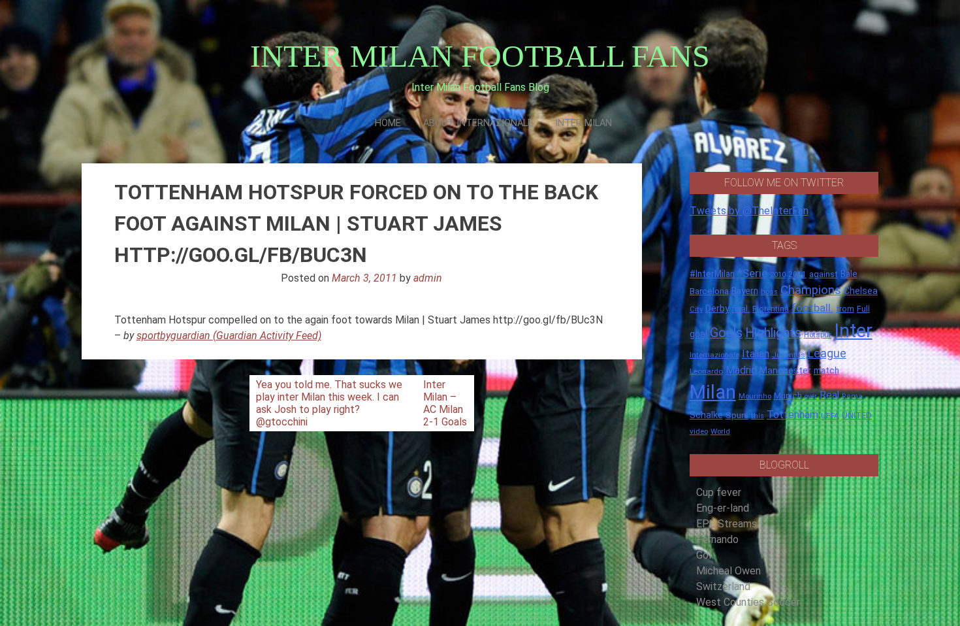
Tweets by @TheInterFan (749, 211)
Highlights (773, 332)
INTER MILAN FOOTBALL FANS (480, 56)
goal (698, 334)
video (699, 431)
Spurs (737, 415)
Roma (852, 396)
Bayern (744, 291)
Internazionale (714, 354)
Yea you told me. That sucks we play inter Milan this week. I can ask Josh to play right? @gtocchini (329, 403)
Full (863, 309)
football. (812, 307)
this (757, 416)
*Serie (752, 273)
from (845, 309)
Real (829, 395)
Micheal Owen (728, 571)
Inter (853, 331)
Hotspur (817, 334)
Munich (788, 396)
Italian (755, 354)
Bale (848, 274)
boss (769, 292)
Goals (726, 332)
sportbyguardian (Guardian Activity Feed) (228, 335)
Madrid (741, 370)
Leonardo (706, 371)
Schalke (706, 415)
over (811, 396)
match (826, 370)
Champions (810, 290)
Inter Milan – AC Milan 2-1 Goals (445, 403)
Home (388, 123)
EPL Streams (726, 524)
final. (741, 309)
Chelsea (861, 291)
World (720, 431)
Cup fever (718, 492)
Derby (717, 308)
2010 (778, 275)
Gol (703, 555)
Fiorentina (770, 309)
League (827, 353)
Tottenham (792, 414)
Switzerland (723, 586)
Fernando (717, 539)
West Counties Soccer (748, 602)
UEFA (830, 415)
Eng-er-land (722, 508)
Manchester (785, 370)
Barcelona (709, 291)
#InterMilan (712, 274)
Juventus (788, 354)
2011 (797, 274)
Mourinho (755, 396)
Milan (713, 392)
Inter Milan (583, 123)
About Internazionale (478, 123)
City (696, 309)
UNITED (857, 415)
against (823, 274)
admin (427, 278)
